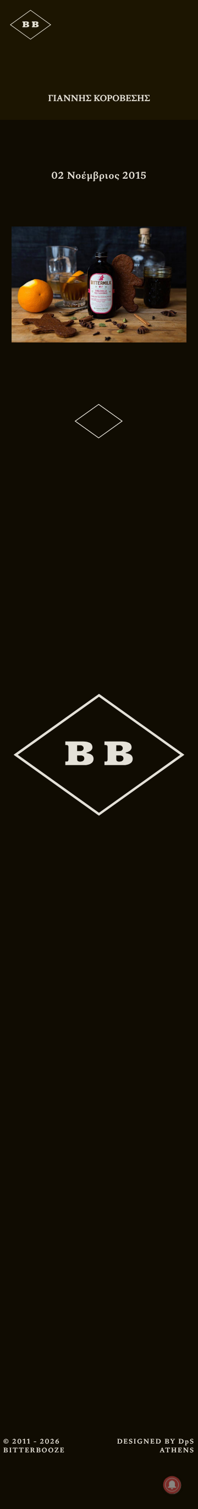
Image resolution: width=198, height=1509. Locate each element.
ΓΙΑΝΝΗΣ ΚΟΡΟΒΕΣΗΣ (99, 98)
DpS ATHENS (177, 1446)
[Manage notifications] (172, 1485)
